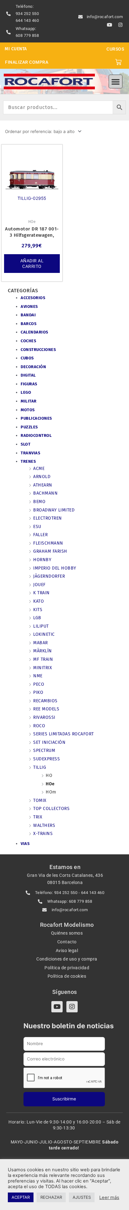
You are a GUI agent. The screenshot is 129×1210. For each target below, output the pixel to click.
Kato (38, 601)
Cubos (27, 358)
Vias (25, 843)
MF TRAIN (43, 659)
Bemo (39, 501)
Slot (25, 444)
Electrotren (47, 518)
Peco (38, 684)
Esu (37, 526)
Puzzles (29, 427)
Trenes (28, 461)
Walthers (44, 825)
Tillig (39, 767)
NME (38, 676)
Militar (29, 401)
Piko (38, 692)
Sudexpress (46, 759)
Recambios (45, 701)
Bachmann (45, 493)
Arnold (41, 476)
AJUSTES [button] (82, 1197)
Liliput (41, 626)
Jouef (39, 584)
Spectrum (44, 750)
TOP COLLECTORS (51, 808)
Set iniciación (49, 742)
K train (41, 592)
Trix (37, 817)
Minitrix (42, 667)
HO (49, 775)
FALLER (40, 534)
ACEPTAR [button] (21, 1197)
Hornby (42, 559)
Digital (28, 375)
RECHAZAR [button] (51, 1197)
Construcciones (38, 349)
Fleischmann (48, 543)
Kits (37, 609)
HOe (50, 784)
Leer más (109, 1197)
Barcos (28, 323)
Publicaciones (36, 418)
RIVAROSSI (44, 717)
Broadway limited (54, 510)
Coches (28, 340)
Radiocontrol (36, 435)
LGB (37, 617)
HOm (51, 792)
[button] (115, 81)
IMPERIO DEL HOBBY (54, 568)
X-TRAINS (43, 833)
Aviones (29, 306)
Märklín (42, 651)
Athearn (42, 485)
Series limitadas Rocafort (63, 734)
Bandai (28, 315)
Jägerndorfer (49, 576)
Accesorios (33, 297)
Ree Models (46, 709)
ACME (38, 468)
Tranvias (30, 453)
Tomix (40, 800)
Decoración (33, 366)
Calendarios (34, 332)
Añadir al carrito (32, 263)
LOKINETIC (44, 634)
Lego (26, 392)
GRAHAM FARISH (50, 551)
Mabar (40, 642)
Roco (39, 725)
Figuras (29, 384)
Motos (28, 409)
